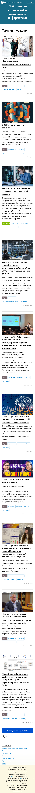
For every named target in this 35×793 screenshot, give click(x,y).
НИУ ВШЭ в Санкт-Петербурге (13, 2)
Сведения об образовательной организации (14, 748)
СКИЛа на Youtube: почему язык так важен (15, 481)
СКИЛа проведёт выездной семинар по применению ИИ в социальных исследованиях (17, 419)
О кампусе (6, 745)
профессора (12, 298)
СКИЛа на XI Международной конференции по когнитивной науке (16, 62)
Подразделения (6, 753)
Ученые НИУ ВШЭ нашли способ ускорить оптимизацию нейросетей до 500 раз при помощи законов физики (16, 268)
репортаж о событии (9, 89)
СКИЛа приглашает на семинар (13, 126)
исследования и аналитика (16, 86)
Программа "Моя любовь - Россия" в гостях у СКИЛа (15, 615)
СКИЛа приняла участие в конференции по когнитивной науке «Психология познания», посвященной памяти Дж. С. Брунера (16, 551)
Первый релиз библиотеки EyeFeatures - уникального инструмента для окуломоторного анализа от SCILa (15, 679)
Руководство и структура (9, 751)
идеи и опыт (15, 223)
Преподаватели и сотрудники (10, 756)
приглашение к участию (10, 153)
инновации (20, 89)
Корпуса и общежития (8, 761)
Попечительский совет (8, 758)
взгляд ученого (25, 223)
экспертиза (6, 227)
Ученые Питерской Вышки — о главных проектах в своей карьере (16, 191)
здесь (12, 776)
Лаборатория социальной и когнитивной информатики (17, 12)
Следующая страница (17, 730)
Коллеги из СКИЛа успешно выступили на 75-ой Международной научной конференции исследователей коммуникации (17, 342)
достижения (11, 377)
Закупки (4, 763)
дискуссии (11, 506)
